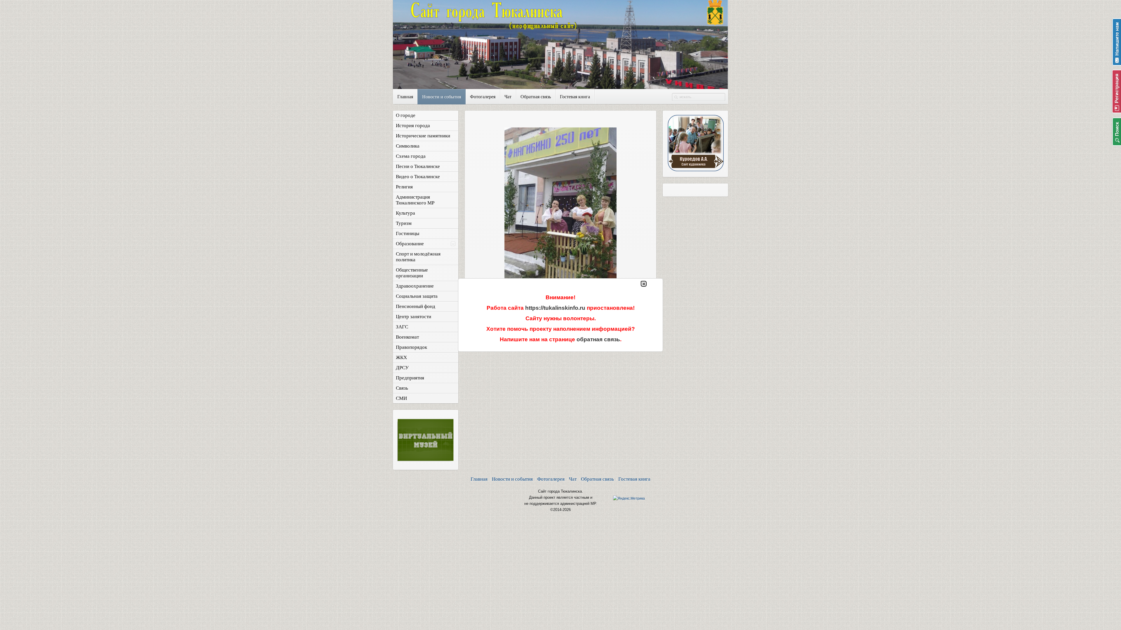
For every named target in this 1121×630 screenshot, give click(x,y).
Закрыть (644, 284)
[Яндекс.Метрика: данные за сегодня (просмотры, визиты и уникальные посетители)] (629, 498)
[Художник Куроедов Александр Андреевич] (695, 169)
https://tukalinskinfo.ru (555, 308)
